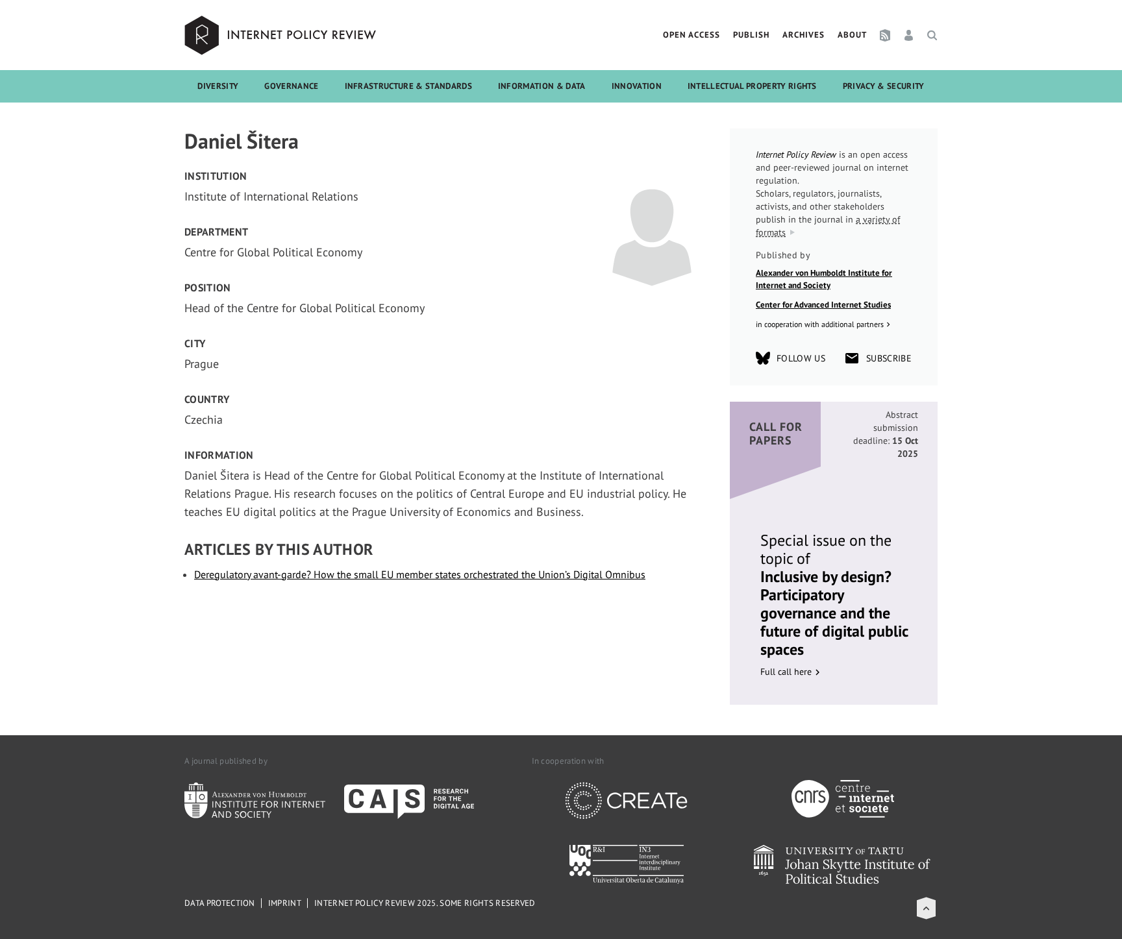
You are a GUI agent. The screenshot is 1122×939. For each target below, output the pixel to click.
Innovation (637, 85)
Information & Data (542, 85)
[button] (926, 908)
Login (908, 35)
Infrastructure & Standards (408, 85)
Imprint (284, 903)
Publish (751, 34)
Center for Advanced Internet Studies (823, 304)
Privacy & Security (884, 85)
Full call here (786, 671)
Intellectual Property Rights (752, 85)
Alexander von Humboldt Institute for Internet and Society (824, 279)
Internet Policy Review (281, 35)
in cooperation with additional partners (820, 324)
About (852, 34)
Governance (291, 85)
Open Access (691, 34)
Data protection (219, 903)
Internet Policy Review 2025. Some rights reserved (425, 903)
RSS (885, 35)
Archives (803, 34)
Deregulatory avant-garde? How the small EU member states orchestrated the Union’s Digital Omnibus (419, 574)
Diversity (217, 85)
